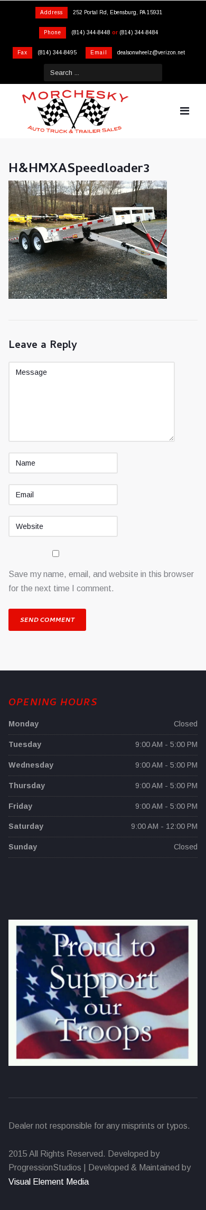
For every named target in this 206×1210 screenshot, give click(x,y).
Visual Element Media (48, 1181)
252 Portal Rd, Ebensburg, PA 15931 (118, 12)
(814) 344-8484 (138, 32)
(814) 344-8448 (90, 32)
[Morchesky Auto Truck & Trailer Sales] (74, 111)
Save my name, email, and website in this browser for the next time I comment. (101, 581)
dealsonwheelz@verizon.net (151, 52)
